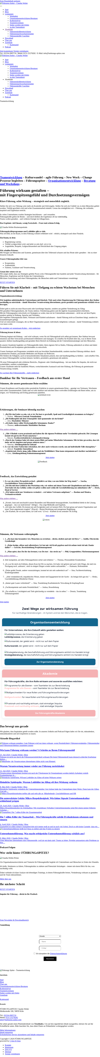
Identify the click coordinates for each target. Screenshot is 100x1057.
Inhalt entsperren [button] (6, 1032)
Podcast (8, 47)
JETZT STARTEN (7, 282)
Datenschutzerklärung (58, 954)
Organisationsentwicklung (64, 180)
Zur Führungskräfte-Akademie (50, 713)
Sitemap (8, 1052)
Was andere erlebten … (9, 429)
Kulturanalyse (15, 21)
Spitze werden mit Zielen (19, 25)
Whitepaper (10, 910)
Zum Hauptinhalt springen (10, 1)
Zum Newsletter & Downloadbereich (14, 920)
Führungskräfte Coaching (19, 36)
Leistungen (9, 14)
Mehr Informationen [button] (7, 1030)
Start (6, 10)
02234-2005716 (10, 1015)
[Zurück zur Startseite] (14, 3)
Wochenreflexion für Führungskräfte (20, 905)
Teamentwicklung (17, 23)
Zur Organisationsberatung (50, 662)
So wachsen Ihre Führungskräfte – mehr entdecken (19, 373)
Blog (7, 12)
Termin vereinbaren (12, 1054)
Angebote (8, 43)
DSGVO (8, 1049)
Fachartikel (9, 912)
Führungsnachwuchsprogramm (22, 34)
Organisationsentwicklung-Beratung (24, 18)
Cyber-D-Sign (15, 1041)
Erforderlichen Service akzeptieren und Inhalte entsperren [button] (22, 1035)
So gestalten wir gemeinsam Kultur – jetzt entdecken (20, 328)
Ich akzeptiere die (51, 954)
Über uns (8, 40)
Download (9, 38)
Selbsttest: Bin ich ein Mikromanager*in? (22, 907)
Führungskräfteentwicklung (20, 32)
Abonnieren (50, 959)
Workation (14, 16)
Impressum (9, 1047)
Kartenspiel (14, 45)
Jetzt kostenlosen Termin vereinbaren (14, 51)
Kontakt (8, 1045)
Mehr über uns (5, 879)
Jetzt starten (50, 457)
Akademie (9, 29)
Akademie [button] (9, 79)
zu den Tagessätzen (17, 27)
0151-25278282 (12, 1017)
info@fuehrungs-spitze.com (10, 1020)
